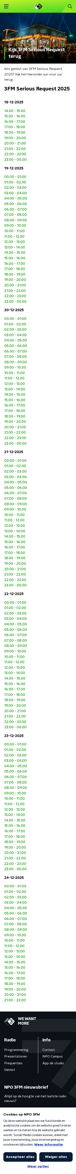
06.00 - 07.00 (15, 209)
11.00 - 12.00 (14, 236)
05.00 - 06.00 (15, 204)
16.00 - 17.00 (14, 122)
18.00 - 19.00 (14, 132)
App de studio (53, 1063)
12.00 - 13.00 (14, 242)
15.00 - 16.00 (14, 116)
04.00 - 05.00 (15, 198)
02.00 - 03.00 (15, 187)
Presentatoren (15, 1056)
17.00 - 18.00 (14, 127)
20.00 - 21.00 (15, 143)
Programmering (16, 1050)
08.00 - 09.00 (15, 220)
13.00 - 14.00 (14, 247)
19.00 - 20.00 (15, 138)
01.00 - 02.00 (15, 182)
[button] (6, 6)
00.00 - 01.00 (15, 177)
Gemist (9, 1069)
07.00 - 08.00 (15, 214)
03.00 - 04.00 (15, 193)
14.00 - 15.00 (14, 111)
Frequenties (13, 1063)
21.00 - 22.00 (15, 149)
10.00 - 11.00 (14, 231)
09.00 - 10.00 (15, 225)
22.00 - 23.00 (15, 154)
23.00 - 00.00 (15, 159)
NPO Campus (52, 1056)
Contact (48, 1050)
